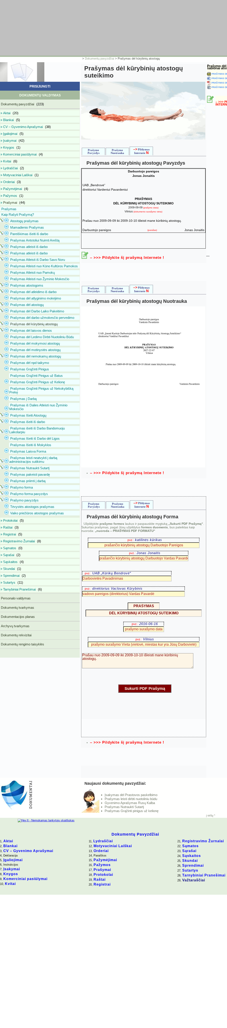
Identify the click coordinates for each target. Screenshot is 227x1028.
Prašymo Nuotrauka (117, 151)
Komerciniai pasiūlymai (25, 879)
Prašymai (102, 870)
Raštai (100, 879)
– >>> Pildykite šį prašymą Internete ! (127, 258)
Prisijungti (39, 86)
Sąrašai (189, 851)
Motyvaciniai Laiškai (113, 846)
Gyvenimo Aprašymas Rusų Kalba (130, 803)
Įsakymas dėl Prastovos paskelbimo (131, 795)
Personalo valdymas (15, 598)
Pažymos (102, 865)
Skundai (190, 860)
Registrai (102, 884)
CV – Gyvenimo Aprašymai (28, 851)
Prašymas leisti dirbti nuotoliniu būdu (131, 799)
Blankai (10, 846)
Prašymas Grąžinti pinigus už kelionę (132, 811)
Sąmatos (190, 846)
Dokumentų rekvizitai (15, 635)
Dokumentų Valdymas (40, 95)
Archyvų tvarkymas (14, 626)
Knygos (10, 874)
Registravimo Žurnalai (203, 841)
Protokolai (103, 874)
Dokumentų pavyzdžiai (99, 58)
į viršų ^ (210, 815)
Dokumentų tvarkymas (17, 607)
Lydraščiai (103, 841)
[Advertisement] (107, 28)
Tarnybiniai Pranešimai (203, 875)
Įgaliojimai (13, 860)
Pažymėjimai (105, 860)
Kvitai (10, 884)
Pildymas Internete (141, 151)
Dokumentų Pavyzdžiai (135, 834)
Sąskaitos (191, 856)
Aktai (8, 841)
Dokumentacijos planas (17, 617)
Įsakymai (11, 869)
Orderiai (101, 851)
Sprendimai (193, 865)
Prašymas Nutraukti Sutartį (124, 807)
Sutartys (190, 870)
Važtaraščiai (193, 880)
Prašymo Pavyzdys (94, 151)
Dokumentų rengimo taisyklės (22, 644)
